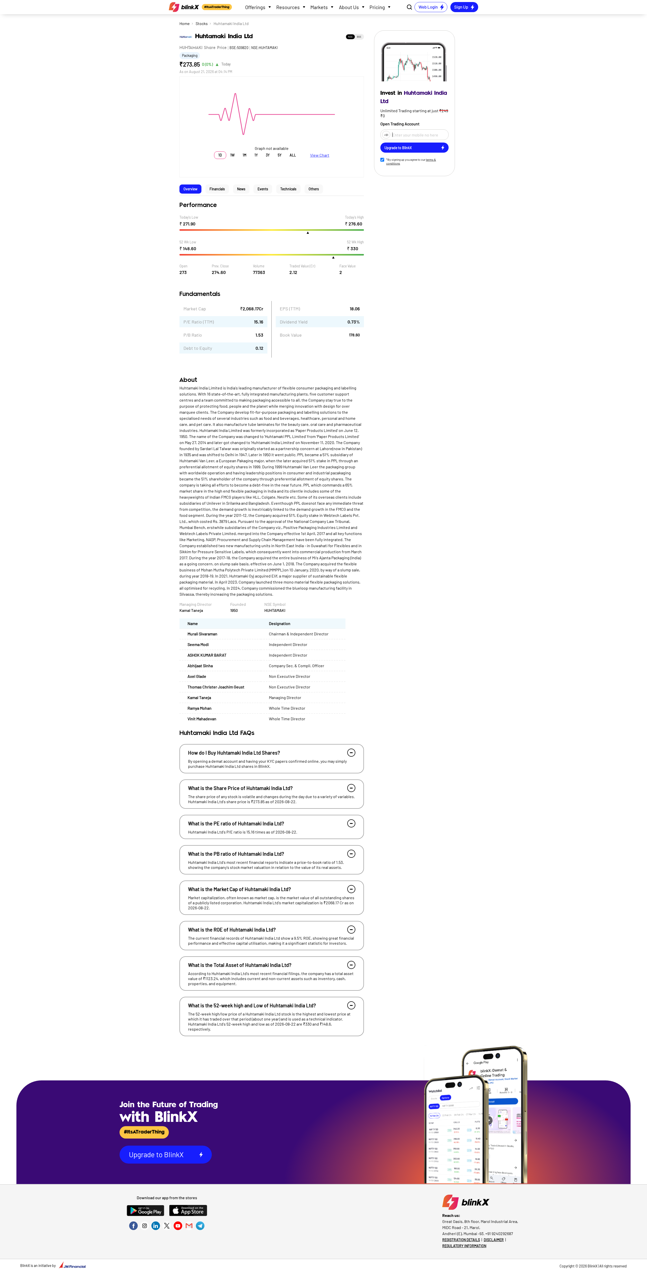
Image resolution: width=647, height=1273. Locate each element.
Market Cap (194, 308)
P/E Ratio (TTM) (198, 322)
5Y (280, 155)
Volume (258, 266)
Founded (238, 604)
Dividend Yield (294, 322)
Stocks (202, 23)
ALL (293, 155)
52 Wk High (355, 242)
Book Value (291, 335)
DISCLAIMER (494, 1240)
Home (184, 23)
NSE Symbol (275, 604)
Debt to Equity (197, 348)
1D (220, 155)
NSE (350, 36)
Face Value (347, 266)
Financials (217, 189)
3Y (268, 155)
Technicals (288, 189)
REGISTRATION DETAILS (461, 1240)
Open (183, 266)
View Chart (319, 155)
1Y (256, 155)
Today (225, 64)
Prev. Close (220, 266)
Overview (190, 189)
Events (263, 189)
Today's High (354, 217)
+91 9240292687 (499, 1233)
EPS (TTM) (290, 308)
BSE (359, 36)
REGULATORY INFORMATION (464, 1246)
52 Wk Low (187, 242)
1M (244, 155)
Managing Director (195, 604)
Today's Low (188, 217)
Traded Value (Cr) (302, 266)
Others (314, 189)
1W (232, 155)
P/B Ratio (192, 335)
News (241, 189)
